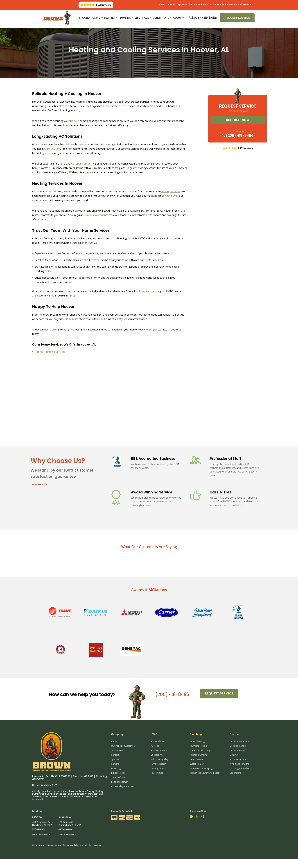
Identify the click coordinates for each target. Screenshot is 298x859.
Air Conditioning (89, 18)
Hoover (74, 121)
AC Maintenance (159, 750)
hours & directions (40, 834)
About (177, 18)
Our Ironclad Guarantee (123, 745)
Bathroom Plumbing (200, 750)
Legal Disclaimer (119, 781)
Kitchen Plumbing (198, 754)
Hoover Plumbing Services (50, 351)
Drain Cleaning (197, 741)
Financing (116, 768)
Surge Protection (238, 759)
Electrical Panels (238, 745)
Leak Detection (197, 759)
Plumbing (125, 18)
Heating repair (158, 768)
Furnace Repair (158, 763)
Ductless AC (157, 754)
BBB (176, 464)
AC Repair (155, 745)
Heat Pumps (157, 772)
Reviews (172, 4)
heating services (170, 191)
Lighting (233, 754)
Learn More (38, 484)
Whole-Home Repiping (201, 768)
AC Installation (158, 741)
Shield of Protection (198, 4)
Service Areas (118, 750)
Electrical (142, 18)
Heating (109, 18)
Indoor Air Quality (159, 759)
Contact (162, 4)
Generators (161, 18)
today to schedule (149, 291)
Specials (182, 4)
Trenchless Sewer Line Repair (204, 772)
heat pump (171, 195)
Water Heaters (197, 763)
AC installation (51, 148)
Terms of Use (118, 777)
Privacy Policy (118, 772)
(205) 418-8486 (239, 135)
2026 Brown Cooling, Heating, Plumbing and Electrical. (59, 845)
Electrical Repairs (238, 750)
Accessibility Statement (122, 786)
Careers (115, 763)
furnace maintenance (96, 215)
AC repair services (81, 163)
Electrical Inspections (240, 741)
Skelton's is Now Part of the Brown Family (230, 4)
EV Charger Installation (241, 768)
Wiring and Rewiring (239, 763)
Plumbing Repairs (198, 745)
